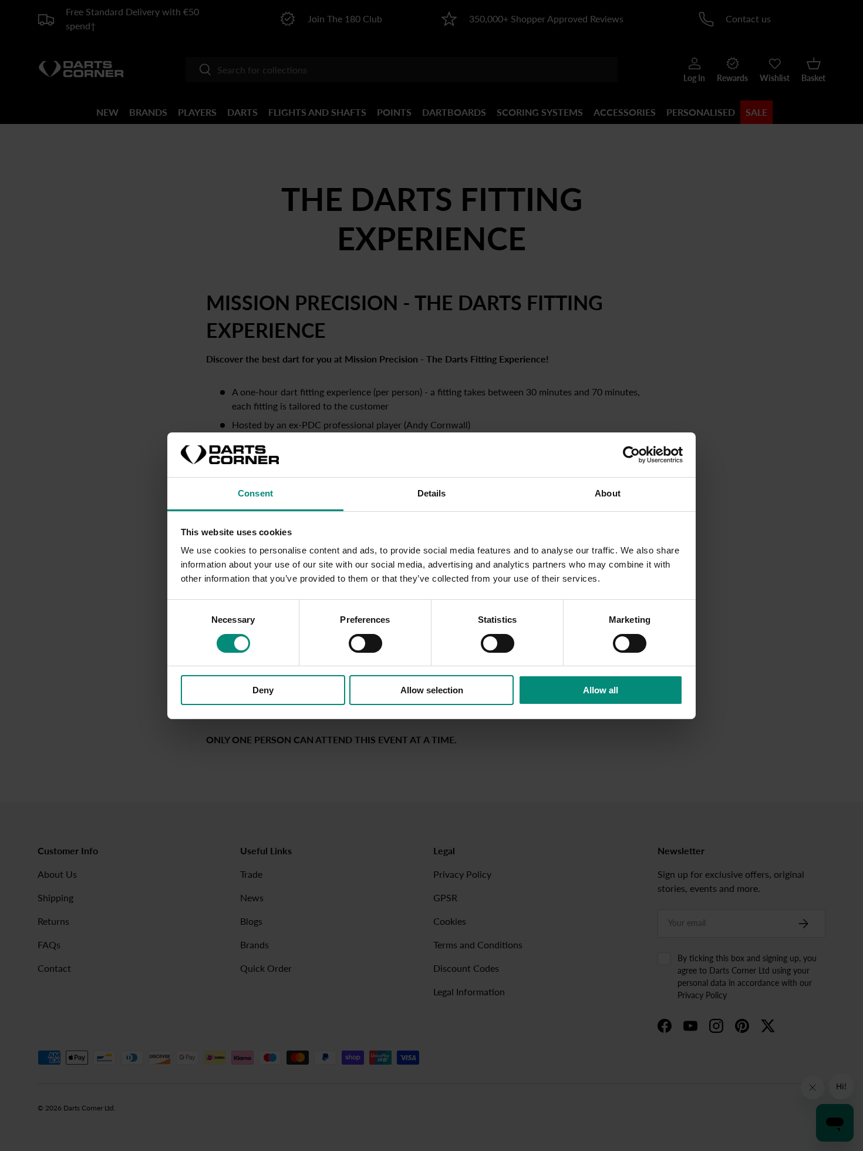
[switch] (365, 643)
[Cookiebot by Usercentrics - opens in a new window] (631, 455)
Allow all (600, 690)
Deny (263, 690)
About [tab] (608, 493)
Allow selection (431, 690)
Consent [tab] (255, 493)
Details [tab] (431, 493)
